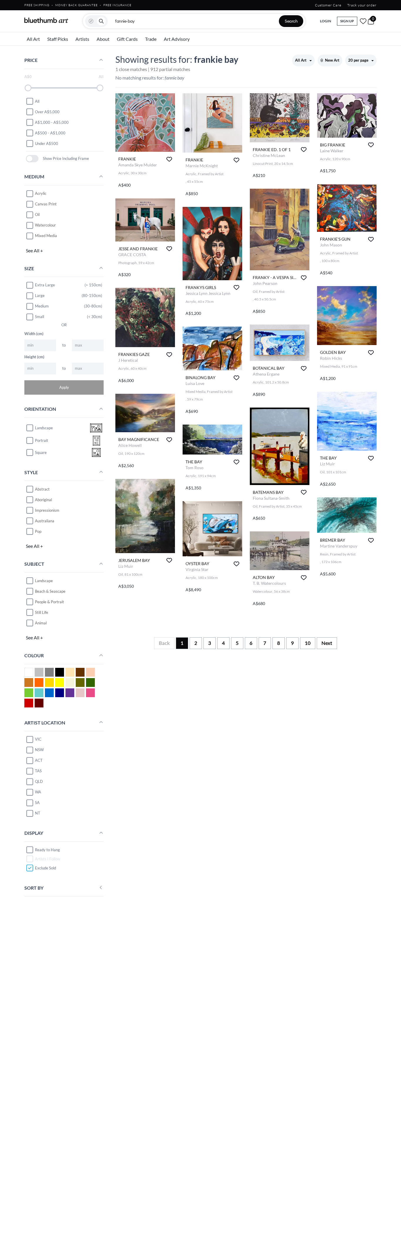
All (37, 101)
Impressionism (47, 510)
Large (40, 295)
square (41, 452)
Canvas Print (46, 204)
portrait (41, 440)
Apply (64, 387)
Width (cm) (33, 333)
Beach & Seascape (50, 591)
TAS (38, 770)
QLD (39, 781)
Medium (42, 306)
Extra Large (45, 285)
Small (39, 316)
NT (37, 813)
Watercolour (45, 225)
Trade (150, 39)
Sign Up (347, 21)
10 (308, 643)
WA (38, 792)
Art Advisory (177, 39)
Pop (38, 531)
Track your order (362, 5)
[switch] (32, 158)
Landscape (44, 580)
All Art (33, 39)
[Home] (46, 20)
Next (326, 643)
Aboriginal (43, 499)
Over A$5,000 (47, 111)
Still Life (41, 612)
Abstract (42, 488)
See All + (34, 250)
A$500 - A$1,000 (50, 132)
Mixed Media (46, 235)
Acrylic (40, 193)
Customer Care (328, 5)
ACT (39, 760)
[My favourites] (363, 21)
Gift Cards (127, 39)
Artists (82, 39)
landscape (44, 427)
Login (325, 21)
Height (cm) (34, 356)
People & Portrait (49, 601)
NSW (39, 749)
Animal (41, 622)
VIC (38, 739)
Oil (37, 214)
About (103, 39)
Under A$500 (46, 143)
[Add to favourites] (169, 159)
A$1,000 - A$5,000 (52, 122)
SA (37, 802)
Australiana (44, 520)
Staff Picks (57, 39)
